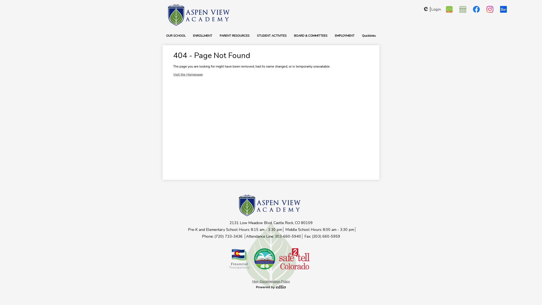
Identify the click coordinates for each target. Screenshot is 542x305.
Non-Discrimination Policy (271, 281)
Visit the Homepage (188, 74)
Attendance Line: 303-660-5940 (273, 236)
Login (432, 9)
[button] (176, 35)
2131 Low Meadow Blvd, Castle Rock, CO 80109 (271, 222)
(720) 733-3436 (229, 236)
